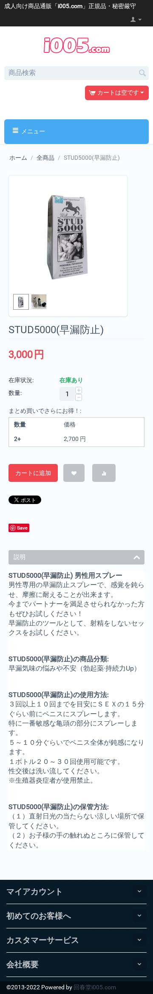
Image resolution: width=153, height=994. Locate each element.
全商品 (45, 157)
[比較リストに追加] (104, 473)
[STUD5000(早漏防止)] (68, 235)
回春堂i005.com (95, 987)
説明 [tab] (20, 556)
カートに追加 (33, 473)
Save (22, 527)
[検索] (142, 73)
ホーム (18, 157)
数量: (15, 392)
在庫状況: (21, 380)
